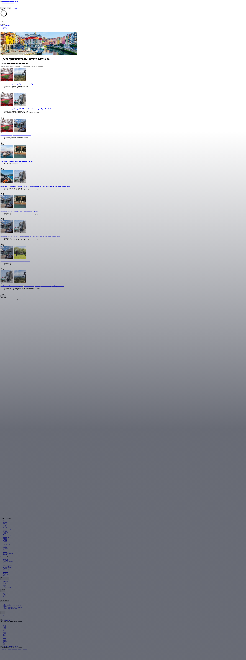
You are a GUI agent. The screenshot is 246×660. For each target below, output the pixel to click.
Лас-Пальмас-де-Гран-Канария (9, 535)
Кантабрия (5, 572)
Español (4, 632)
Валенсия (5, 524)
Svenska (4, 642)
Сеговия (5, 552)
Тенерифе (5, 527)
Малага (4, 525)
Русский (5, 641)
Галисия (5, 568)
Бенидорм (5, 538)
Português (5, 639)
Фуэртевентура (6, 534)
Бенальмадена (6, 537)
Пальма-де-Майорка (7, 529)
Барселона (5, 520)
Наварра (5, 575)
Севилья (5, 523)
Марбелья (5, 547)
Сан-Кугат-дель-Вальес (8, 553)
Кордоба (5, 530)
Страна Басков (6, 566)
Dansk (4, 628)
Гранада (5, 526)
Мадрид (5, 522)
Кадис (4, 549)
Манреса (5, 554)
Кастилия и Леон (7, 569)
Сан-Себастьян (6, 545)
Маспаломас (5, 542)
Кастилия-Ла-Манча (7, 567)
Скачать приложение (5, 25)
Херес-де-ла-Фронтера (8, 544)
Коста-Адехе (6, 531)
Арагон (4, 570)
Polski (4, 640)
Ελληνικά (5, 630)
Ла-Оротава (5, 548)
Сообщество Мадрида (8, 561)
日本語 (4, 638)
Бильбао (5, 541)
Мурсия (4, 573)
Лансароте (5, 532)
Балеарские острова (7, 565)
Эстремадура (6, 574)
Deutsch (4, 629)
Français (4, 633)
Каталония (5, 559)
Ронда (4, 546)
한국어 (4, 634)
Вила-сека (5, 550)
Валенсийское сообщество (9, 564)
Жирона (5, 540)
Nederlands (5, 636)
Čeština (4, 627)
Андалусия (5, 560)
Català (4, 626)
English (4, 625)
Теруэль (5, 539)
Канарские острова (7, 562)
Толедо (4, 533)
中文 (4, 644)
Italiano (4, 635)
